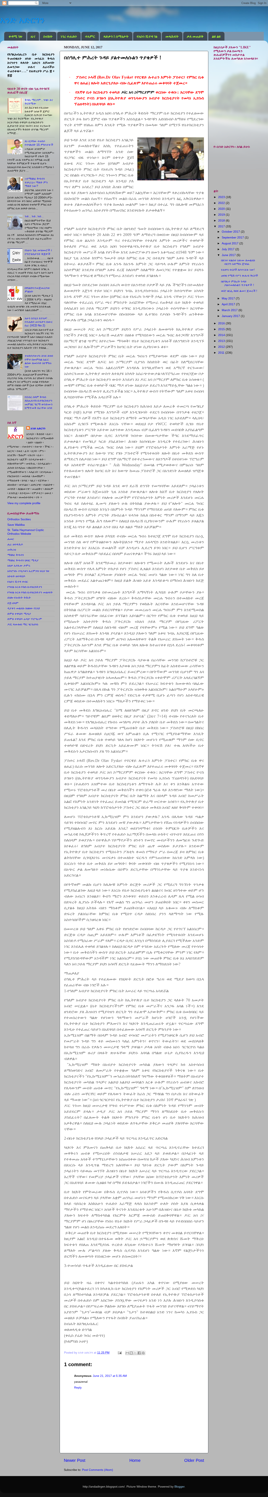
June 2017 (229, 255)
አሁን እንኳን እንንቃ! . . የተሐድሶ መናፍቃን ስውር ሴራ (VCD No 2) (39, 322)
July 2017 (228, 249)
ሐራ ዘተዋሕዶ (15, 544)
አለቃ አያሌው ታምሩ (18, 565)
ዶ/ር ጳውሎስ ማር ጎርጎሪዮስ (22, 624)
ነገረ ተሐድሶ (69, 36)
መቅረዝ (11, 549)
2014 (222, 335)
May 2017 (229, 298)
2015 (222, 329)
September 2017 (233, 237)
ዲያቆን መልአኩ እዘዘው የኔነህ (23, 608)
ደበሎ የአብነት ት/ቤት (19, 597)
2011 (221, 352)
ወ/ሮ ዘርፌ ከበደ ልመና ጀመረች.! (239, 290)
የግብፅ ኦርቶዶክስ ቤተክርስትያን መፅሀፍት (30, 592)
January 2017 (231, 316)
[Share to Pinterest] (143, 1353)
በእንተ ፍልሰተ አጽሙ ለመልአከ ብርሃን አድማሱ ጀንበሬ (238, 262)
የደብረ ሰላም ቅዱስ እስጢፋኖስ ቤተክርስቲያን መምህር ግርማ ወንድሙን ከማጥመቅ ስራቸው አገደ (39, 402)
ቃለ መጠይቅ (195, 36)
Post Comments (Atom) (97, 1469)
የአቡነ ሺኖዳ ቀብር (17, 581)
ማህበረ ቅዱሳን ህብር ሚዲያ (23, 560)
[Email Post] (119, 1352)
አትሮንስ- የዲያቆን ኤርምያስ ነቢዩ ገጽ (28, 571)
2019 (222, 214)
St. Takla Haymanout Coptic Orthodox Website (25, 531)
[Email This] (127, 1353)
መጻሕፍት (172, 36)
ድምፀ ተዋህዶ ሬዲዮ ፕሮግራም (24, 619)
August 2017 (230, 243)
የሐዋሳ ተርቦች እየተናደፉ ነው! (238, 269)
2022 (222, 203)
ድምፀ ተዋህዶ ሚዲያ (19, 613)
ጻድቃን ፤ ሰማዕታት (116, 36)
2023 (222, 197)
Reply (78, 1387)
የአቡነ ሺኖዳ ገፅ (147, 36)
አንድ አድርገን (22, 20)
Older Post (194, 1460)
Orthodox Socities (19, 519)
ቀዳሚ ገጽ (15, 36)
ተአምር (90, 36)
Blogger (179, 1486)
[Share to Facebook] (139, 1353)
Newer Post (74, 1460)
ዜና (33, 36)
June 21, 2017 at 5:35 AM (110, 1375)
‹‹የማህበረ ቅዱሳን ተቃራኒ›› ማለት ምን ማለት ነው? (36, 182)
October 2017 (231, 231)
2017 (222, 226)
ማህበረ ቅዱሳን (15, 555)
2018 (222, 220)
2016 (222, 323)
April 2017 (229, 304)
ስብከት (48, 36)
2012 (222, 346)
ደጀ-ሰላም (12, 603)
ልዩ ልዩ (216, 36)
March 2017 (230, 310)
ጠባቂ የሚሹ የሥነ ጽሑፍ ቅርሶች (239, 275)
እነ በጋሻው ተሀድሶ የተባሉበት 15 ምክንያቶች (39, 142)
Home (134, 1460)
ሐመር (10, 539)
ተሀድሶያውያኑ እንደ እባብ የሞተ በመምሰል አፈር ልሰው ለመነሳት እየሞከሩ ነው (39, 361)
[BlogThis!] (131, 1353)
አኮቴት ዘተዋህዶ (16, 576)
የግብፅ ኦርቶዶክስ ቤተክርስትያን (24, 587)
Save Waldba (16, 524)
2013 (222, 341)
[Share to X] (135, 1353)
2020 (222, 208)
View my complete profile (23, 503)
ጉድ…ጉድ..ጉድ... (34, 216)
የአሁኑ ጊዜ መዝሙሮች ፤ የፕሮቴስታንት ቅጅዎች (38, 252)
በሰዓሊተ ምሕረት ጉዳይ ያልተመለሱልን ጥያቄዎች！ (238, 283)
